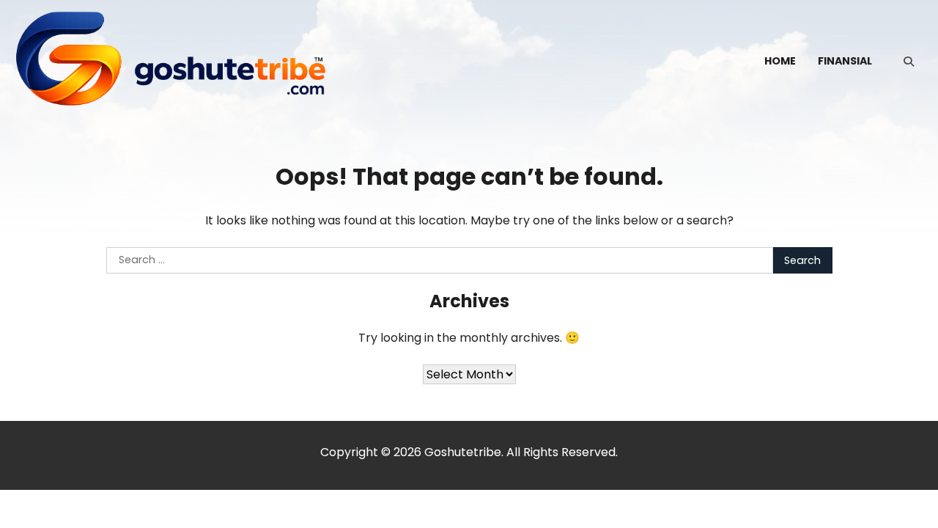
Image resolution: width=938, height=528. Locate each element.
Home (780, 61)
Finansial (845, 61)
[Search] (909, 62)
